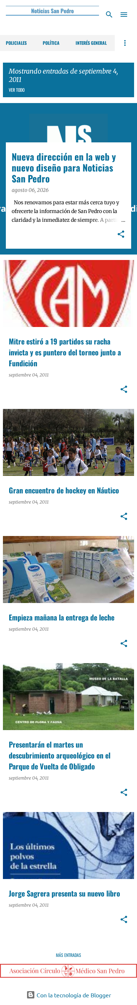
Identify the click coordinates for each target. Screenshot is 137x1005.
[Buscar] (109, 14)
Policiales (16, 43)
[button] (121, 235)
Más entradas (68, 955)
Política (51, 43)
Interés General (91, 43)
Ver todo (16, 90)
